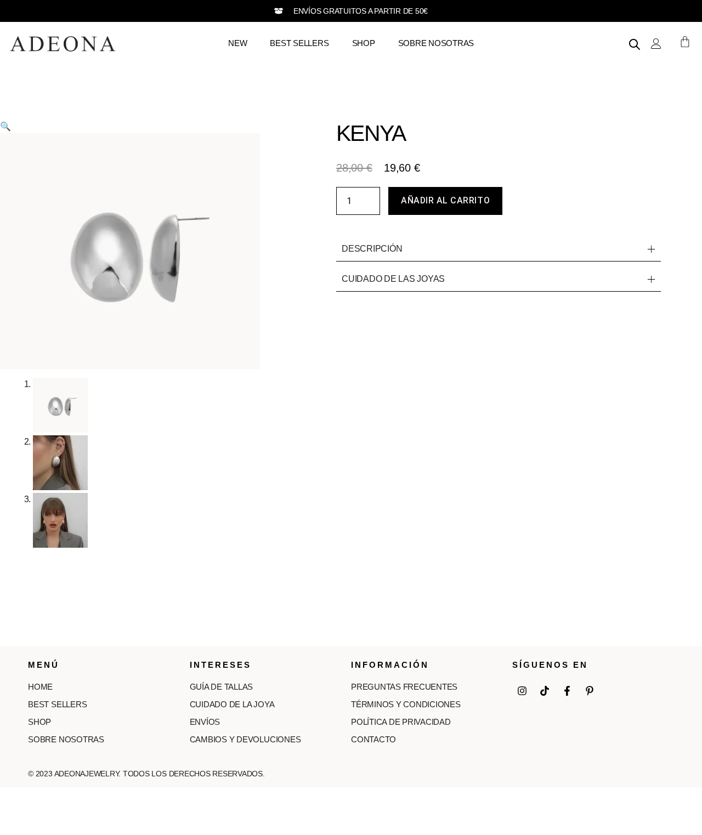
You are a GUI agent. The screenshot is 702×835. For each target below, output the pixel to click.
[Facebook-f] (567, 691)
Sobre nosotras (436, 43)
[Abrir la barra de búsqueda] (634, 44)
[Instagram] (522, 691)
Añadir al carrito (445, 200)
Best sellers (299, 43)
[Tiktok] (544, 691)
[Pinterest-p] (589, 691)
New (237, 43)
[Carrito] (679, 42)
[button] (5, 126)
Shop (363, 43)
